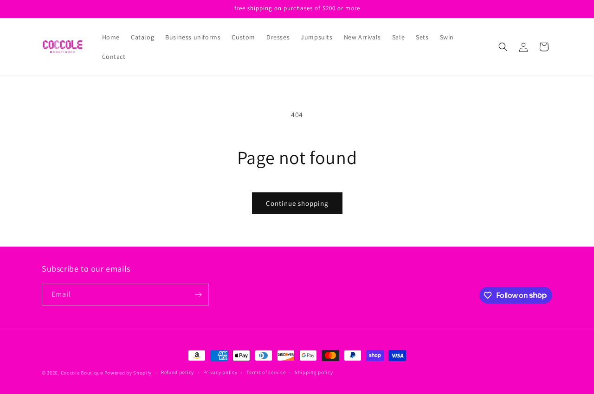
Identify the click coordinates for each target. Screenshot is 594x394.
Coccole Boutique (82, 372)
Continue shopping (297, 203)
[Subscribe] (198, 294)
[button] (503, 47)
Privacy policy (220, 372)
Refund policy (177, 372)
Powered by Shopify (128, 372)
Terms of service (265, 372)
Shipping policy (314, 372)
